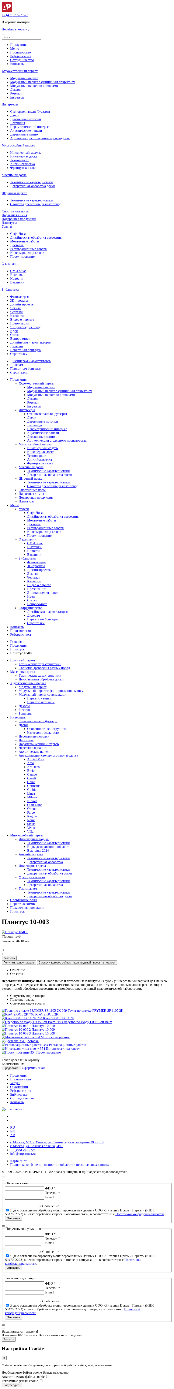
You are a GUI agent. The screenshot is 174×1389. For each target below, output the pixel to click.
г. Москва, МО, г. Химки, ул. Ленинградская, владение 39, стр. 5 (57, 1142)
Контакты (17, 64)
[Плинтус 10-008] (17, 1033)
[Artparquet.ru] (7, 11)
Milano (32, 797)
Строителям (19, 354)
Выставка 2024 (38, 850)
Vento (31, 827)
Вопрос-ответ (20, 338)
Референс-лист (20, 56)
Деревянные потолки (25, 119)
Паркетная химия (14, 215)
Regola (32, 816)
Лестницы (17, 123)
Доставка (17, 245)
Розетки (16, 93)
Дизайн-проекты (22, 304)
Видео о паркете (22, 319)
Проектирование (22, 256)
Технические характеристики (31, 182)
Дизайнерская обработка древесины (36, 237)
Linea (31, 793)
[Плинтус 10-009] (17, 1029)
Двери (14, 115)
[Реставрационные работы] (25, 1045)
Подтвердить (11, 1385)
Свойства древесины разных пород (35, 204)
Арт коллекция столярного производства (40, 138)
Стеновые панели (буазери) (30, 111)
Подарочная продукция (19, 219)
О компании (11, 263)
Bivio (31, 770)
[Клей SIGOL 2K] (18, 1014)
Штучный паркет (14, 193)
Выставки (17, 274)
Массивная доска (14, 175)
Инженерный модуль (25, 152)
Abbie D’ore (35, 759)
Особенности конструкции (46, 729)
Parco (31, 812)
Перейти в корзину (15, 29)
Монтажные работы (24, 241)
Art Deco (33, 767)
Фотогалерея (19, 296)
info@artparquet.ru (23, 1153)
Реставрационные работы (28, 249)
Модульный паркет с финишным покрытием (42, 82)
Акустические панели (26, 130)
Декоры (15, 89)
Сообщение (50, 1206)
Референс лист (20, 634)
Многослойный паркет (18, 145)
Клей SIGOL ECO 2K (58, 1018)
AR (12, 1135)
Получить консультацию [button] (19, 962)
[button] (3, 34)
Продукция (18, 45)
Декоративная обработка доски (32, 186)
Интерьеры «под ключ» (27, 253)
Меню (14, 48)
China (31, 782)
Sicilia (31, 824)
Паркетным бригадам (25, 350)
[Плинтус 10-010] (17, 1026)
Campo (32, 774)
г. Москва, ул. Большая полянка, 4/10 (36, 1146)
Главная (16, 641)
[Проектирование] (19, 1052)
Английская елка (22, 164)
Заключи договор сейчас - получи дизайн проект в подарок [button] (77, 962)
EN (12, 1131)
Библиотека (10, 289)
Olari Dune (34, 805)
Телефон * (52, 1193)
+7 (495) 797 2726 (22, 1150)
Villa (30, 831)
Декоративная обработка (45, 862)
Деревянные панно (24, 134)
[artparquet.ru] (12, 1109)
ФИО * (50, 1188)
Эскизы (15, 308)
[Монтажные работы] (21, 1037)
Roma (31, 820)
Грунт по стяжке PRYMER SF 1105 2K (95, 1010)
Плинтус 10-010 (43, 1026)
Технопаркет (19, 160)
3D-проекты (19, 300)
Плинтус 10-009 (43, 1029)
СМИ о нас (18, 271)
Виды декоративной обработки (49, 846)
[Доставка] (13, 1041)
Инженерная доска (23, 156)
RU (12, 1127)
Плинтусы (9, 222)
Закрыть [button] (8, 1339)
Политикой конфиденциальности (139, 1214)
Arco (30, 763)
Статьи (15, 335)
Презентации (19, 323)
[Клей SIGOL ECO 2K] (22, 1018)
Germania (33, 786)
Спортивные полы (15, 211)
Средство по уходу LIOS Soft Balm (87, 1022)
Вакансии (17, 282)
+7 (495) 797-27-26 (15, 15)
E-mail (49, 1197)
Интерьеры (10, 104)
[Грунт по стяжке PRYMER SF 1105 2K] (35, 1010)
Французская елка (23, 168)
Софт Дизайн (19, 233)
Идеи (14, 331)
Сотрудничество (22, 60)
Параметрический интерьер (30, 127)
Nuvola (32, 801)
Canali (31, 778)
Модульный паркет (24, 78)
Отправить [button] (13, 1218)
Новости (16, 278)
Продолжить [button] (11, 1068)
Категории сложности (43, 732)
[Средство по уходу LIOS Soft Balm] (32, 1022)
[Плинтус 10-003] (15, 932)
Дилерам (16, 346)
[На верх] (3, 1176)
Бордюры (17, 97)
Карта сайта (18, 1161)
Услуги (7, 226)
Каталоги (17, 315)
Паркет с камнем (39, 698)
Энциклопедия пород (25, 327)
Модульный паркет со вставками (34, 86)
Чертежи (16, 312)
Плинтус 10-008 (43, 1033)
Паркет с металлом (41, 702)
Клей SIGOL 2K (47, 1014)
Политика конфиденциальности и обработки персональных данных (59, 1164)
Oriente (32, 808)
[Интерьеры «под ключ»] (24, 1048)
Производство (20, 52)
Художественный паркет (20, 71)
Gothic (31, 789)
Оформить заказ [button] (33, 1068)
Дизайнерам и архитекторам (30, 342)
